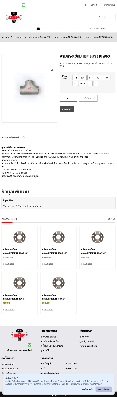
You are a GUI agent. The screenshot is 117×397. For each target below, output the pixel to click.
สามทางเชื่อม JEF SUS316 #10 (68, 37)
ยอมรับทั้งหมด (103, 389)
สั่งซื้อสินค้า (67, 109)
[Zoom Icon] (52, 70)
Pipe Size (64, 77)
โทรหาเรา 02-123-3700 (98, 28)
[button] (38, 28)
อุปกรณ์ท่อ (18, 37)
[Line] (24, 5)
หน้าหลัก (5, 37)
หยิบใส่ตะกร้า (89, 98)
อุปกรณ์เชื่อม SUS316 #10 (39, 37)
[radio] (76, 77)
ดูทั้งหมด (111, 218)
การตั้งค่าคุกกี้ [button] (87, 389)
